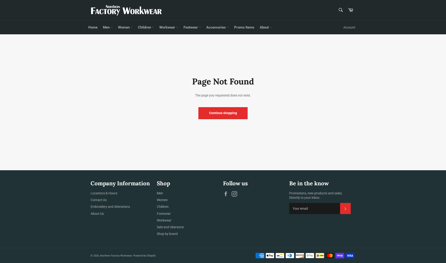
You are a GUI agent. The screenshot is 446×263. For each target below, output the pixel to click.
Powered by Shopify (144, 255)
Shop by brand (167, 234)
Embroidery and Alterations (110, 206)
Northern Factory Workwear (116, 255)
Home (93, 27)
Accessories (216, 27)
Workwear (167, 27)
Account (349, 27)
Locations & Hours (104, 193)
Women (124, 27)
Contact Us (99, 200)
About (265, 27)
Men (107, 27)
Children (145, 27)
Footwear (191, 27)
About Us (97, 213)
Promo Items (244, 27)
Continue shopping (223, 113)
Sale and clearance (170, 227)
